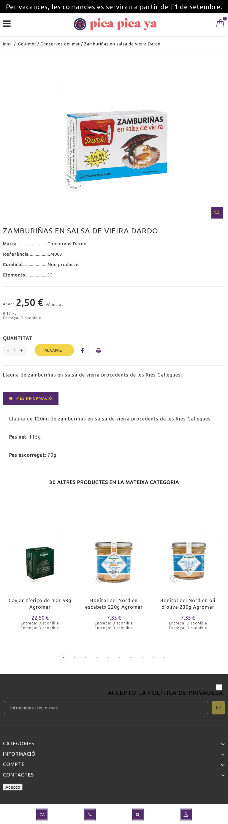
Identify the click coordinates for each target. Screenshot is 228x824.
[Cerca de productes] (138, 814)
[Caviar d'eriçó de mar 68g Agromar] (40, 555)
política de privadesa (185, 692)
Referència (16, 254)
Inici (7, 44)
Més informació (34, 398)
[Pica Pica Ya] (115, 24)
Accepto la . (166, 693)
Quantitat (18, 338)
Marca (10, 243)
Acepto (12, 787)
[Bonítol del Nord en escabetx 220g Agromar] (114, 555)
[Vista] (32, 564)
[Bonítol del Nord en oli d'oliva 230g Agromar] (188, 555)
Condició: (14, 264)
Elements (14, 274)
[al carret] (11, 564)
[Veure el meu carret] (220, 24)
